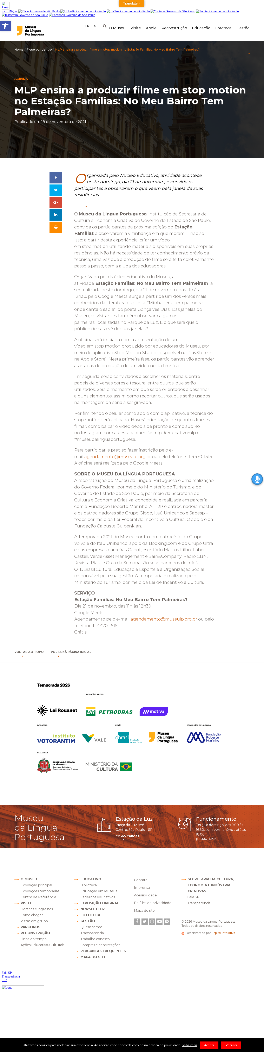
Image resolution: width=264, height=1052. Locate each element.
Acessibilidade (145, 895)
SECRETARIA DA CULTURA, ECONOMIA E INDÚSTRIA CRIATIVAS (211, 885)
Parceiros (30, 927)
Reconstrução (35, 933)
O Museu (29, 879)
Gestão (87, 921)
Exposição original (99, 903)
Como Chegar (128, 836)
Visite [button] (136, 28)
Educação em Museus (98, 891)
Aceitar (209, 1045)
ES (94, 26)
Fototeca (223, 28)
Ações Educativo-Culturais (42, 945)
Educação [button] (201, 28)
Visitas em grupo (34, 921)
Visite (26, 903)
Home (19, 49)
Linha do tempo (34, 939)
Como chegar (32, 915)
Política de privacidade (152, 903)
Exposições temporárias (40, 891)
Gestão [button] (243, 28)
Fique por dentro (39, 49)
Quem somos (91, 927)
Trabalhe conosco (95, 939)
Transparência (92, 933)
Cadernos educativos (97, 897)
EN (87, 26)
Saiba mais (189, 1045)
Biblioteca (88, 885)
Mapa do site (93, 957)
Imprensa (142, 888)
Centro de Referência (38, 897)
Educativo (90, 879)
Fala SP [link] (193, 897)
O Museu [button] (117, 28)
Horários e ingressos (37, 909)
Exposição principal (36, 885)
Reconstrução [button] (174, 28)
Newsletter (92, 909)
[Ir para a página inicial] (38, 31)
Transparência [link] (199, 903)
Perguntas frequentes (103, 951)
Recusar (231, 1045)
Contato (140, 880)
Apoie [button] (151, 28)
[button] (5, 26)
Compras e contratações (100, 945)
